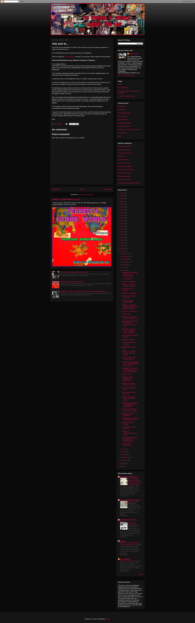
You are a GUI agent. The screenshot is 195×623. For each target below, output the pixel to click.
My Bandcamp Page (124, 123)
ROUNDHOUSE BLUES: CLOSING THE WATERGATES (129, 439)
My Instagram (122, 116)
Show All (141, 574)
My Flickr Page (123, 119)
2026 (122, 193)
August (124, 265)
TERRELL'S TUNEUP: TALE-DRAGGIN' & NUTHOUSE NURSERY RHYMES (83, 291)
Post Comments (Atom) (86, 194)
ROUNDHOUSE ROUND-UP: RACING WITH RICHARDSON (130, 404)
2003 (122, 466)
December (125, 253)
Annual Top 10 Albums (125, 166)
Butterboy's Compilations (129, 477)
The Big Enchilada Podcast (126, 96)
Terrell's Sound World (125, 146)
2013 (122, 229)
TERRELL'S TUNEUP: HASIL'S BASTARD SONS (129, 398)
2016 (122, 221)
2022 (122, 204)
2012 (122, 232)
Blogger (107, 619)
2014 (122, 226)
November (125, 256)
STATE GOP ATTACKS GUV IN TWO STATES (129, 410)
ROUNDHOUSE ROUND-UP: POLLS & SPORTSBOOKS (130, 274)
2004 (122, 463)
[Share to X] (74, 124)
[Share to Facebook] (76, 124)
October (125, 259)
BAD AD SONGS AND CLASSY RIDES (128, 358)
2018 (122, 215)
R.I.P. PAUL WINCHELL (129, 281)
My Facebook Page (124, 113)
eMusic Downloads (124, 176)
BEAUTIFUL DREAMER (129, 293)
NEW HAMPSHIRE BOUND (128, 423)
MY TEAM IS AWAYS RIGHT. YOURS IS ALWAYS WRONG (128, 330)
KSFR (120, 136)
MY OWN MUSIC (123, 88)
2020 (122, 210)
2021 (122, 207)
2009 (122, 240)
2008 (122, 243)
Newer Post (56, 189)
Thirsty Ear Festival (124, 179)
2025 (122, 196)
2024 (122, 198)
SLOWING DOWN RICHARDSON (127, 301)
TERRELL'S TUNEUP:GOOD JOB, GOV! (129, 433)
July (123, 267)
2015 (122, 223)
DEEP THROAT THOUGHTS (127, 444)
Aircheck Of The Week (127, 561)
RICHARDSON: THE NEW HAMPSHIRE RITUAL (130, 419)
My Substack (122, 106)
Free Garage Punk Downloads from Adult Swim (74, 272)
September (125, 262)
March (124, 454)
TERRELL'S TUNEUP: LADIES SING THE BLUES (129, 353)
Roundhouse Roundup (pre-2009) (129, 183)
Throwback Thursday (125, 153)
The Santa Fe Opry (124, 163)
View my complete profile (126, 75)
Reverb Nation (122, 133)
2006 (122, 248)
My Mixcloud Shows (124, 126)
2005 (122, 251)
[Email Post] (66, 124)
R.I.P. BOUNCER (127, 279)
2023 (122, 201)
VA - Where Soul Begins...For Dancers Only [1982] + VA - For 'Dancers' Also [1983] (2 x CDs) (134, 482)
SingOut (123, 541)
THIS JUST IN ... (127, 314)
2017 (122, 218)
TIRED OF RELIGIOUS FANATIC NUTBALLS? (130, 317)
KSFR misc (121, 156)
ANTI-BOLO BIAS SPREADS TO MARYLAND (127, 378)
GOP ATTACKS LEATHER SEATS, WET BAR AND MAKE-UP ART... (130, 363)
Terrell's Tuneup (123, 159)
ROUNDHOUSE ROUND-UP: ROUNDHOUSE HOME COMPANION (130, 370)
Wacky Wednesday (124, 150)
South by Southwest (124, 173)
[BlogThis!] (72, 124)
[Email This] (70, 124)
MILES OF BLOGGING (129, 311)
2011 (122, 234)
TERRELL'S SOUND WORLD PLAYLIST (66, 199)
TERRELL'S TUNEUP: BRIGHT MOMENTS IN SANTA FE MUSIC (130, 306)
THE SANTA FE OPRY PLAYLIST (129, 297)
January (125, 460)
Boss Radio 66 (125, 559)
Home (82, 189)
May (123, 449)
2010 (122, 237)
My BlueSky (122, 109)
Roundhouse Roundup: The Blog (128, 129)
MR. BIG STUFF (127, 374)
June (124, 270)
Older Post (108, 189)
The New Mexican (69, 56)
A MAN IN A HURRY (128, 340)
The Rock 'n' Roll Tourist (126, 169)
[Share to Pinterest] (78, 124)
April (123, 452)
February (125, 457)
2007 (122, 246)
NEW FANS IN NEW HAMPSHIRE (128, 414)
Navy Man (131, 501)
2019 (122, 212)
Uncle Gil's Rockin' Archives (130, 500)
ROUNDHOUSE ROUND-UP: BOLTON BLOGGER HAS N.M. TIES (130, 323)
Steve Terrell (133, 54)
